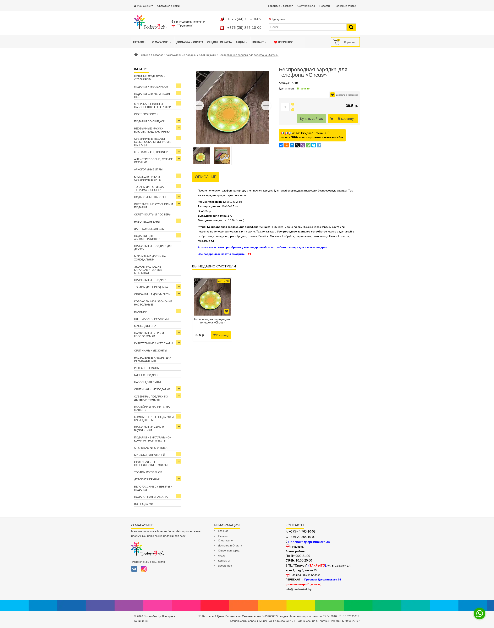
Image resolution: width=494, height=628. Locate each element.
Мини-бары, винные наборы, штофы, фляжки (152, 105)
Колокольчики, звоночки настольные (153, 303)
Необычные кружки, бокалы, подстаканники (152, 130)
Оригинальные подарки (152, 389)
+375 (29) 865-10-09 (244, 28)
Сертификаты (306, 5)
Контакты (224, 560)
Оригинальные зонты (150, 350)
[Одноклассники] (286, 145)
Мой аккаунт (145, 5)
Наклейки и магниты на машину (152, 408)
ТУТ (248, 253)
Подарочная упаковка (151, 496)
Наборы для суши (147, 382)
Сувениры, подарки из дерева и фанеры (151, 398)
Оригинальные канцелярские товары (150, 463)
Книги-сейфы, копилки (151, 152)
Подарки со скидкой (149, 121)
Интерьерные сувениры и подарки (153, 206)
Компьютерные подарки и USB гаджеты (191, 54)
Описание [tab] (206, 177)
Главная (145, 54)
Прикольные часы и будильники (149, 429)
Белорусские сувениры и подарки (153, 488)
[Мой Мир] (292, 145)
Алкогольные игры (148, 169)
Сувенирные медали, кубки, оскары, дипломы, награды (153, 141)
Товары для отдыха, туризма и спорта (149, 188)
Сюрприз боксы (146, 114)
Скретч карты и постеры (152, 214)
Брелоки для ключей (149, 454)
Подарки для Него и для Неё (152, 95)
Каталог (158, 54)
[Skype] (313, 145)
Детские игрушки (147, 479)
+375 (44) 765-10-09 (244, 19)
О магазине (225, 540)
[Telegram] (319, 145)
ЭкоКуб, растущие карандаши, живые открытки (148, 269)
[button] (266, 105)
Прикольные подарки (150, 280)
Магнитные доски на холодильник (150, 258)
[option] (212, 309)
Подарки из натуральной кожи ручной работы (153, 439)
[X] (297, 145)
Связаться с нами (168, 5)
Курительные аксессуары (153, 343)
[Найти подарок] (351, 27)
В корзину (346, 119)
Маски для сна (145, 326)
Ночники (140, 311)
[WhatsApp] (308, 145)
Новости (324, 5)
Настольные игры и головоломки (149, 335)
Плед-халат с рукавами (151, 318)
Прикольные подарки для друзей (153, 248)
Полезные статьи (345, 5)
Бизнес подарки (146, 375)
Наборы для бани (147, 221)
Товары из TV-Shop (148, 472)
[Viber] (302, 145)
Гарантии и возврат (280, 5)
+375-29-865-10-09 (302, 537)
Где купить (278, 19)
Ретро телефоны (146, 367)
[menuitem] (140, 42)
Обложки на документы (152, 294)
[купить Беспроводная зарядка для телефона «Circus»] (212, 297)
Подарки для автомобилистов (147, 237)
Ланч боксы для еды (149, 228)
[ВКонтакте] (281, 145)
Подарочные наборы (150, 197)
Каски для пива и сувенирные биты (147, 178)
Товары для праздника (151, 287)
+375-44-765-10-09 (302, 531)
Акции (222, 555)
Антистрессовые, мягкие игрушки (153, 161)
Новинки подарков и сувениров (149, 78)
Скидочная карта (228, 550)
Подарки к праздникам (151, 86)
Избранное (225, 565)
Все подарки (143, 503)
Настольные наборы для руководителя (152, 359)
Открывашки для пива (150, 447)
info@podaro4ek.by (299, 589)
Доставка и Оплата (230, 545)
